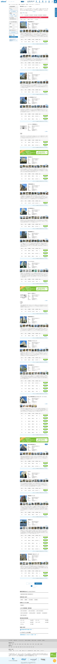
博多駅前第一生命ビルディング (33, 554)
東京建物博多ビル (31, 231)
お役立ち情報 (39, 640)
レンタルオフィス (42, 650)
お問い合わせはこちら (55, 1)
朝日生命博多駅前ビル (32, 444)
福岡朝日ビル (30, 519)
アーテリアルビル (31, 261)
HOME (9, 4)
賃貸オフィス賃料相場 (27, 640)
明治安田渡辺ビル (31, 21)
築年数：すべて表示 (30, 19)
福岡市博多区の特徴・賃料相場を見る (27, 594)
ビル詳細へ (46, 104)
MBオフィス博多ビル (31, 293)
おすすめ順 (36, 19)
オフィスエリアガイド (21, 640)
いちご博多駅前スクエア (32, 97)
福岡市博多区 (23, 4)
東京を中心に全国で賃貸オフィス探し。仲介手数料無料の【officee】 (28, 662)
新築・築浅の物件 (23, 615)
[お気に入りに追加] (39, 41)
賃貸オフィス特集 (34, 640)
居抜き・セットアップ (24, 650)
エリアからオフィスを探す (14, 4)
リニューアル (16, 650)
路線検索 (39, 0)
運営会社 (43, 640)
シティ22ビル (30, 73)
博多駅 (22, 599)
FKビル (29, 471)
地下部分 (38, 650)
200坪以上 (44, 15)
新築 (13, 650)
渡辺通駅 (36, 599)
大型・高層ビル (10, 650)
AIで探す (22, 1)
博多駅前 (27, 4)
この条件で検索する (13, 36)
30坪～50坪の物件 (32, 610)
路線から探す (15, 640)
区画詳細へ (45, 42)
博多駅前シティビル (31, 495)
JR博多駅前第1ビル (31, 184)
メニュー (52, 0)
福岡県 (19, 4)
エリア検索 (36, 1)
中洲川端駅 (31, 599)
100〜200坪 (40, 15)
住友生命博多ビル (31, 365)
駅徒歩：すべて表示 (23, 19)
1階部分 (35, 650)
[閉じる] (56, 652)
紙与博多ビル (30, 157)
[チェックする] (41, 41)
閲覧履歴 (48, 0)
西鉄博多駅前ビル (31, 316)
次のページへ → (38, 583)
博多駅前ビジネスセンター (32, 340)
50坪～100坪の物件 (40, 610)
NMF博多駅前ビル (31, 208)
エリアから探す (10, 640)
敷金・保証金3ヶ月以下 (30, 650)
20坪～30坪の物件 (24, 610)
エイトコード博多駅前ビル (32, 124)
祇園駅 (26, 599)
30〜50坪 (31, 15)
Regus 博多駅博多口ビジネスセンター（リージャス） (37, 396)
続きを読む (34, 11)
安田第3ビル (30, 46)
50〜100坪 (35, 15)
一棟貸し (20, 650)
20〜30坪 (26, 15)
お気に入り (45, 1)
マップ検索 (42, 1)
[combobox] (17, 1)
